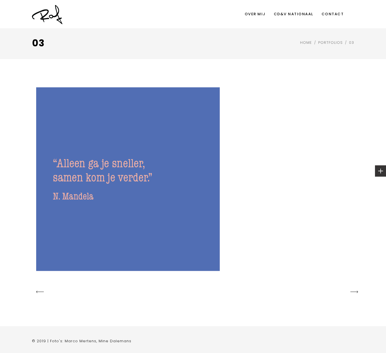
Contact (333, 14)
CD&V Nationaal (293, 14)
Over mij (255, 14)
